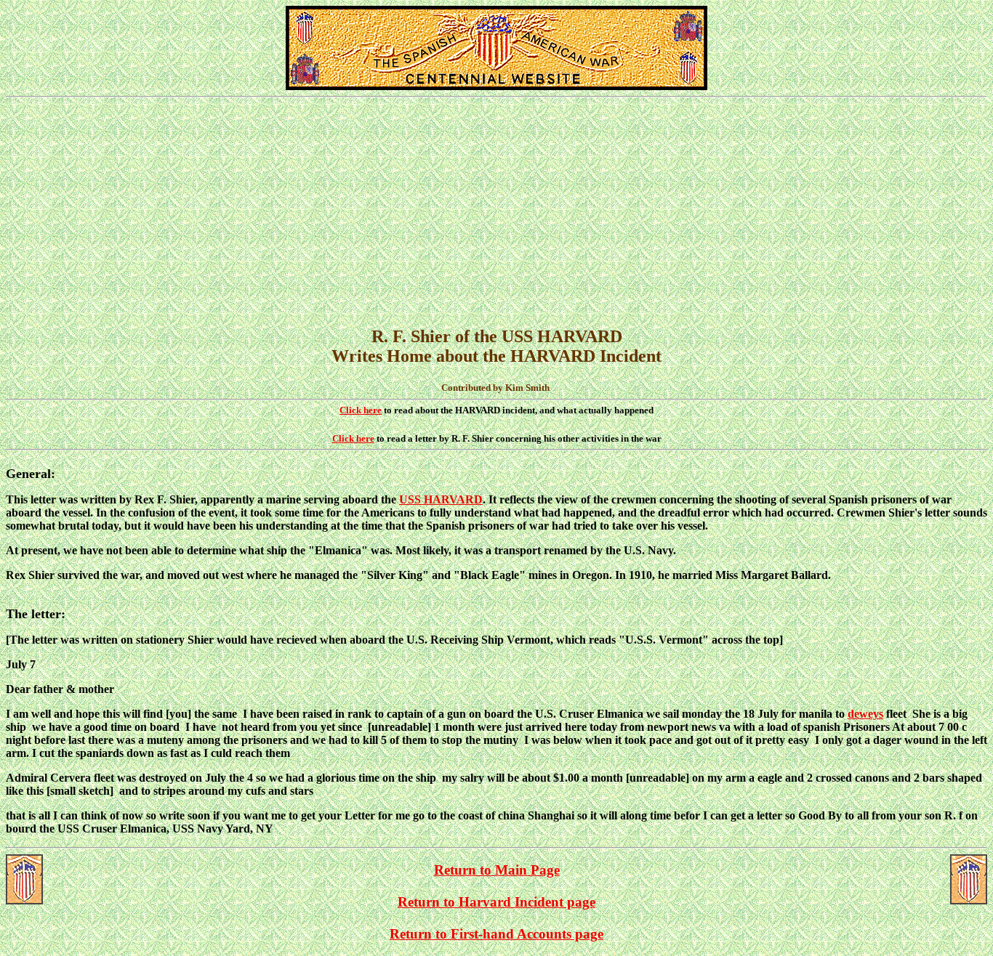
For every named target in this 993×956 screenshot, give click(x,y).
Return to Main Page (497, 870)
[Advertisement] (496, 206)
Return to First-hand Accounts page (496, 933)
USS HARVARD (441, 499)
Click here (360, 410)
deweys (865, 714)
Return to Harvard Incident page (496, 902)
